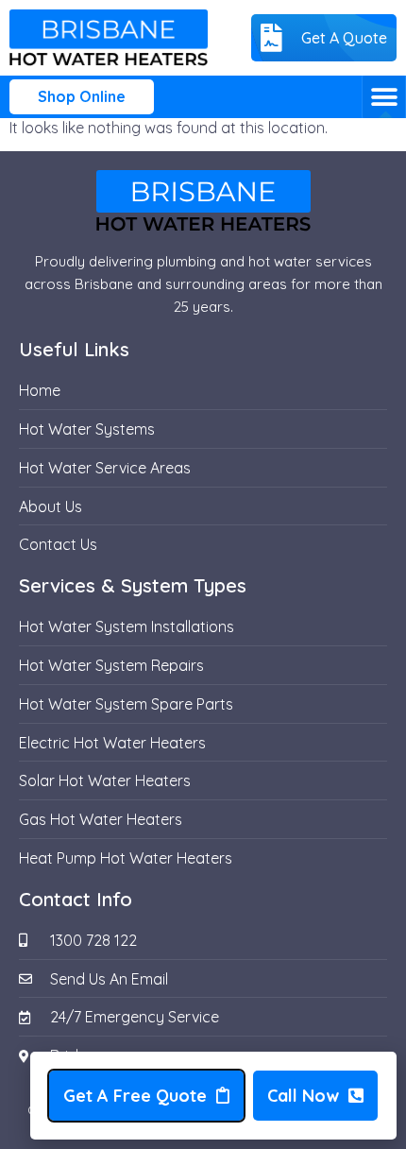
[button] (384, 97)
